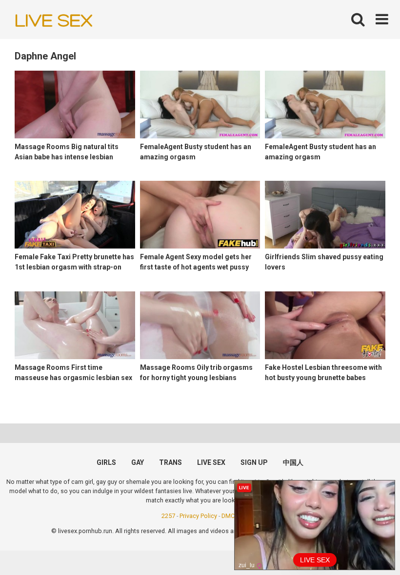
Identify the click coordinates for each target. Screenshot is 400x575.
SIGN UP (254, 462)
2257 (168, 515)
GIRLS (106, 462)
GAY (137, 462)
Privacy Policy (198, 515)
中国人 (293, 462)
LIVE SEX (211, 462)
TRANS (170, 462)
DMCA (230, 515)
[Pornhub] (54, 19)
